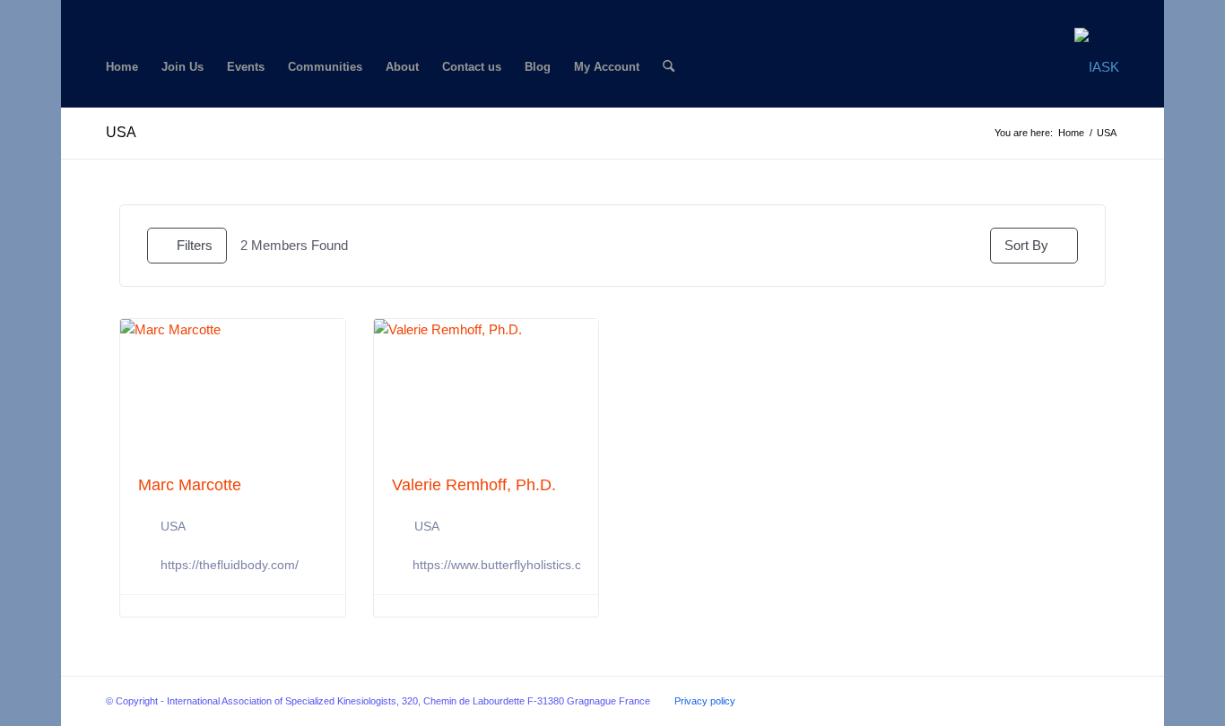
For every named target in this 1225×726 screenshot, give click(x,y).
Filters (195, 245)
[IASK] (1096, 67)
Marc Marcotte (189, 485)
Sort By (1026, 245)
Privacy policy (704, 701)
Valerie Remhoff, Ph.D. (474, 485)
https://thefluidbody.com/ (230, 564)
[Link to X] (138, 13)
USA (121, 132)
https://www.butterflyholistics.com (506, 564)
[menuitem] (122, 67)
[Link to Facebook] (111, 13)
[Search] (668, 67)
